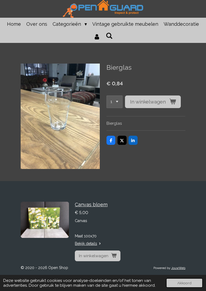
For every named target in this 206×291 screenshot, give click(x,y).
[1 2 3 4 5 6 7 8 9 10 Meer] (114, 101)
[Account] (97, 36)
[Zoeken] (109, 35)
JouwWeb (178, 268)
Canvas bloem (91, 204)
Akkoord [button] (184, 283)
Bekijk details (86, 243)
